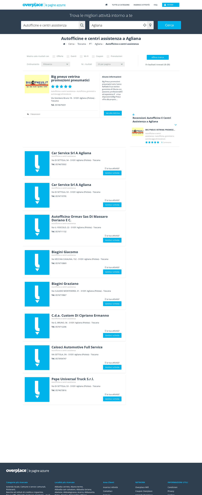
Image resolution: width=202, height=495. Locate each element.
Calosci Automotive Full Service (77, 347)
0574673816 (60, 390)
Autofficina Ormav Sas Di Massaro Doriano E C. (80, 218)
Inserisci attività (142, 5)
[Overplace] (64, 44)
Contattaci (107, 491)
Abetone (58, 492)
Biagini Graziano (65, 283)
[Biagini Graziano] (37, 294)
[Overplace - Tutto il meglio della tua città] (106, 4)
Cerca (169, 25)
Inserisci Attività (110, 487)
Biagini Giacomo (65, 252)
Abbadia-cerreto (62, 486)
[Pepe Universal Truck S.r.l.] (37, 389)
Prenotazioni (116, 56)
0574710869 (60, 263)
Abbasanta (89, 492)
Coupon (99, 56)
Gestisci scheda (112, 173)
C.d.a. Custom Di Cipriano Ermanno (80, 315)
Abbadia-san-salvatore (65, 489)
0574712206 (60, 326)
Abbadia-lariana (83, 489)
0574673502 (60, 164)
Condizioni (172, 487)
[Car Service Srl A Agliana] (37, 163)
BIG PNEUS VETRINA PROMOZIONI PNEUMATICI (160, 130)
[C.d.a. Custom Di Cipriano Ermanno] (37, 326)
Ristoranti (10, 489)
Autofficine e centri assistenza (63, 91)
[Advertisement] (74, 133)
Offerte (60, 56)
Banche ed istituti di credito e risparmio (24, 492)
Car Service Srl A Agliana (71, 153)
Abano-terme (77, 486)
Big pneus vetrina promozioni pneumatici (70, 78)
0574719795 (60, 196)
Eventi (73, 56)
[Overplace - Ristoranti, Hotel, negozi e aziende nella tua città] (44, 5)
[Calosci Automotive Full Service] (37, 357)
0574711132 (60, 231)
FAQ (155, 5)
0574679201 (60, 105)
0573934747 (60, 358)
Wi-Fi (86, 56)
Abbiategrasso (70, 492)
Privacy (171, 491)
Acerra (81, 492)
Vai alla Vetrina (113, 113)
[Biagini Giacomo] (37, 262)
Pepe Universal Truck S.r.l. (73, 379)
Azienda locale (13, 486)
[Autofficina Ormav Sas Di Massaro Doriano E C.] (37, 227)
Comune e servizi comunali (32, 486)
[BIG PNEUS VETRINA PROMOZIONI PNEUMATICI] (137, 132)
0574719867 (60, 295)
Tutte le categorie (120, 5)
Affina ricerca (158, 57)
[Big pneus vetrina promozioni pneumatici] (37, 84)
